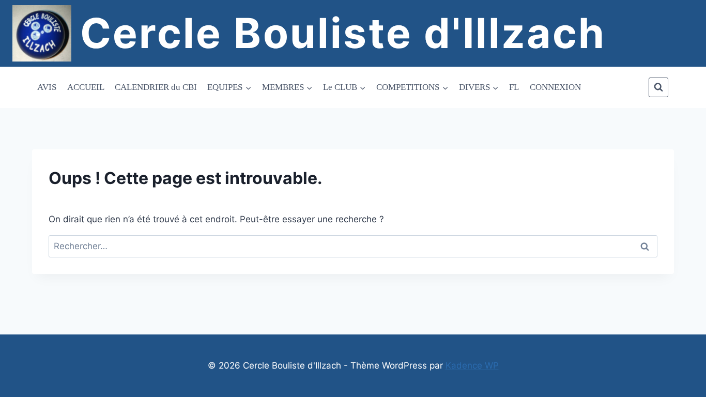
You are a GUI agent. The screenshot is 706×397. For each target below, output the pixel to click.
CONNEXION (555, 87)
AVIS (46, 87)
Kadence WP (472, 365)
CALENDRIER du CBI (156, 87)
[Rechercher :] (353, 246)
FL (514, 87)
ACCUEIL (85, 87)
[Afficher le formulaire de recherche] (658, 87)
